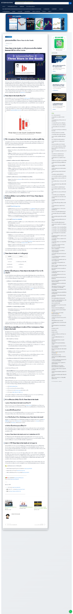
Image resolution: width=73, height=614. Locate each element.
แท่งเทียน (13, 11)
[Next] (65, 24)
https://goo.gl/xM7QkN (28, 468)
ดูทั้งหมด (63, 16)
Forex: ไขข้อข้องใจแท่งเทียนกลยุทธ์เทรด (58, 139)
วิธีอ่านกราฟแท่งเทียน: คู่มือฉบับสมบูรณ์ (58, 222)
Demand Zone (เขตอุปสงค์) (17, 219)
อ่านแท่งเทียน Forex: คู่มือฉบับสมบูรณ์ (58, 153)
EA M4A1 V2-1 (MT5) (55, 332)
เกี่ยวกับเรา (44, 11)
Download (22, 6)
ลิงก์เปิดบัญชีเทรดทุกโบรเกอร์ (12, 6)
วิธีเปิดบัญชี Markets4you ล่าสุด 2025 (57, 320)
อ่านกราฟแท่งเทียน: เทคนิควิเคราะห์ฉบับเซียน (59, 176)
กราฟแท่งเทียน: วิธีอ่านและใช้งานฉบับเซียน (59, 134)
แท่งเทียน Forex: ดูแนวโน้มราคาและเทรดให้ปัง (59, 160)
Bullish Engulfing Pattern (13, 386)
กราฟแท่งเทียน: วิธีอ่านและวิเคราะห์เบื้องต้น (59, 124)
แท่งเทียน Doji (60, 381)
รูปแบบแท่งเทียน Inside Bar (16, 110)
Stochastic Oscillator (24, 242)
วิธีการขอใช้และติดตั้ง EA (30, 6)
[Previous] (8, 24)
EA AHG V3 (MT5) (54, 330)
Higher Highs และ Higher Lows (17, 392)
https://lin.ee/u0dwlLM (15, 479)
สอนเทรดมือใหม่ (27, 11)
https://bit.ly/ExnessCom (21, 470)
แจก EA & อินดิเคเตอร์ (6, 11)
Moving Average (18, 390)
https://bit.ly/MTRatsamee (19, 477)
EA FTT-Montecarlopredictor (56, 115)
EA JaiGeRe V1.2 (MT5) (55, 328)
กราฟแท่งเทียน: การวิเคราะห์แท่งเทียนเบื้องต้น (59, 227)
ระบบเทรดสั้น (20, 11)
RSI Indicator (30, 241)
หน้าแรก (3, 6)
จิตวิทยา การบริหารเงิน (36, 11)
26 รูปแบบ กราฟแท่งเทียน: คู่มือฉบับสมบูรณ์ (59, 211)
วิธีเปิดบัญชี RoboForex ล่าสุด (56, 354)
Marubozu (20, 179)
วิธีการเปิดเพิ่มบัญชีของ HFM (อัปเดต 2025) (58, 298)
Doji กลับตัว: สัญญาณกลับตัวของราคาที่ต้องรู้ (59, 146)
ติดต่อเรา (49, 11)
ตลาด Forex (23, 92)
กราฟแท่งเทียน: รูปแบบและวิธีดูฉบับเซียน (58, 194)
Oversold (32, 288)
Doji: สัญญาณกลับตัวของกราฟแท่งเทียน (58, 132)
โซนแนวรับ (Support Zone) (15, 206)
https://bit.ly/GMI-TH (25, 472)
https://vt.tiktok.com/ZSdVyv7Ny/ (15, 491)
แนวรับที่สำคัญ (32, 208)
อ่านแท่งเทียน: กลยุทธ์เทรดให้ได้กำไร (58, 174)
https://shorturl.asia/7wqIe (20, 489)
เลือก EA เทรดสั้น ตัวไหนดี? (56, 303)
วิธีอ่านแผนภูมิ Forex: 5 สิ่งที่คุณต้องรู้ (26, 507)
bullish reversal (27, 98)
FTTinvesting (7, 3)
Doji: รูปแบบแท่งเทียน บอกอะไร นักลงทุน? (58, 144)
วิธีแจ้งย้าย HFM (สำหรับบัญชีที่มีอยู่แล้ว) (58, 307)
